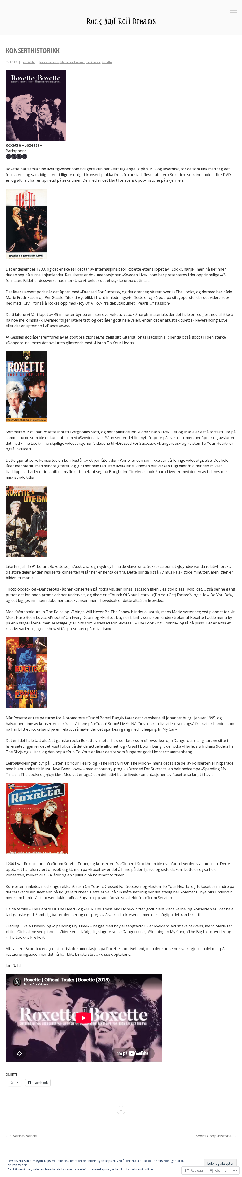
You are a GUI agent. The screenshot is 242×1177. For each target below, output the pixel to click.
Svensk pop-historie (216, 1136)
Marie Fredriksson (72, 62)
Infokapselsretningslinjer (137, 1169)
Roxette (107, 62)
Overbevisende (21, 1136)
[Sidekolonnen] (233, 10)
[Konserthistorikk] (121, 1110)
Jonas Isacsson (49, 62)
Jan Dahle (28, 62)
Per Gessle (93, 62)
